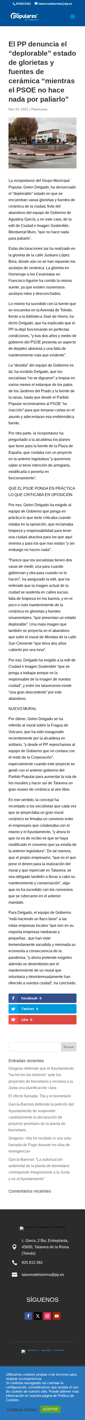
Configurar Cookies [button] (22, 1409)
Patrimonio (39, 109)
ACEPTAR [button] (50, 1409)
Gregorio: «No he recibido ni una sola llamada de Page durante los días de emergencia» (39, 1144)
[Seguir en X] (38, 1316)
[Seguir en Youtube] (56, 1316)
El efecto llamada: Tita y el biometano (40, 1096)
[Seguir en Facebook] (28, 1316)
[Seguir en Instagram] (47, 1316)
